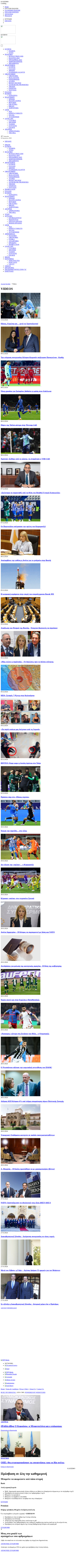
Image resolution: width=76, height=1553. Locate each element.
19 (9, 1308)
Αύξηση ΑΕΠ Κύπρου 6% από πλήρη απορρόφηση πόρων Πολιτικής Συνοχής (32, 1101)
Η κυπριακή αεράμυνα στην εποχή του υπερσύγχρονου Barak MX (27, 594)
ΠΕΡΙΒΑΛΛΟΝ (10, 189)
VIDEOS (8, 266)
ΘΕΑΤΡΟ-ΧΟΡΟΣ (15, 101)
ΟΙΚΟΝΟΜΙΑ (13, 76)
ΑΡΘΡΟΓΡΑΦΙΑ (14, 131)
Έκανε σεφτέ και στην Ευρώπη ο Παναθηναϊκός (20, 1000)
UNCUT (11, 264)
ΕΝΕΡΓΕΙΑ (12, 88)
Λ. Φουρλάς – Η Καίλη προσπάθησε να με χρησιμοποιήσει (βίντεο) (28, 1169)
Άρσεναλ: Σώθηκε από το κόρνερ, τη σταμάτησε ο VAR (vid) (25, 459)
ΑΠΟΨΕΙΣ (8, 129)
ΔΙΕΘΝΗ (12, 70)
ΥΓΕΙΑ (11, 52)
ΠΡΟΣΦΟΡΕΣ (9, 268)
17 (6, 1308)
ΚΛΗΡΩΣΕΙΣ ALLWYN (17, 72)
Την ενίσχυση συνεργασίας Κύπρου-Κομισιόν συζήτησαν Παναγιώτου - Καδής (32, 357)
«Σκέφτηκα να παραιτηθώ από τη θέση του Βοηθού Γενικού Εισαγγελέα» (30, 493)
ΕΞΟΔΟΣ (12, 127)
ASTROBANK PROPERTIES (18, 85)
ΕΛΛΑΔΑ (12, 69)
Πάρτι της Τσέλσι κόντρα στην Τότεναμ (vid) (19, 425)
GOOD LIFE (9, 118)
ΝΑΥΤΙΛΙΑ (12, 90)
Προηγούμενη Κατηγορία (9, 1430)
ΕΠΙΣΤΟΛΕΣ (9, 271)
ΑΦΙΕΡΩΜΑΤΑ (10, 234)
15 (3, 1308)
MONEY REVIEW (15, 83)
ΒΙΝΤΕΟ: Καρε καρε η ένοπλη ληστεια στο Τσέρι (21, 763)
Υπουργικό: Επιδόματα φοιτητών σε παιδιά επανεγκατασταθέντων (28, 1135)
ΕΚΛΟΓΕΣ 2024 (14, 58)
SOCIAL (12, 115)
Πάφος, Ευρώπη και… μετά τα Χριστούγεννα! (19, 324)
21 (12, 1308)
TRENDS (12, 86)
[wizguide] (8, 1377)
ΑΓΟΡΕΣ (12, 81)
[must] (7, 1369)
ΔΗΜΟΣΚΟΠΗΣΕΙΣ (15, 61)
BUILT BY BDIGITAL (8, 1392)
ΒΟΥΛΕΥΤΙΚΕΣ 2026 (16, 56)
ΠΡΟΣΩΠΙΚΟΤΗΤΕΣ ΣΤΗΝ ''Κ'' (16, 269)
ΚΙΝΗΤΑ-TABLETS (15, 113)
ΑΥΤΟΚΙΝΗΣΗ (14, 117)
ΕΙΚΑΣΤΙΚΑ (13, 104)
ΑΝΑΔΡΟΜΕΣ (14, 241)
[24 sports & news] (11, 1365)
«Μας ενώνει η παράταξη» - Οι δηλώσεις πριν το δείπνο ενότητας (27, 662)
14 (1, 1308)
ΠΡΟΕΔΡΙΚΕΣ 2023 (15, 60)
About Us (33, 1389)
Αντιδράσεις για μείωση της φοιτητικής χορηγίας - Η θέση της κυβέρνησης (31, 966)
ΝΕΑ (10, 111)
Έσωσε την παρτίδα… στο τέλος (14, 831)
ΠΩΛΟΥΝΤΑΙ (13, 219)
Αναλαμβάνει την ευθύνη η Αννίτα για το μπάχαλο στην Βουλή (26, 560)
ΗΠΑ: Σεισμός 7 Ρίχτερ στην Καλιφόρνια (17, 695)
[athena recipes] (10, 1380)
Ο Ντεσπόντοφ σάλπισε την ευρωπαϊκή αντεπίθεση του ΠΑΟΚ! (26, 1067)
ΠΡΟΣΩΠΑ (12, 243)
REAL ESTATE (14, 77)
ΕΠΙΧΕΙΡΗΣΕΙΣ (14, 79)
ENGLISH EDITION (12, 12)
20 (11, 1308)
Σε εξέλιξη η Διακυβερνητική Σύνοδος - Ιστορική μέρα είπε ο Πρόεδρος (29, 1304)
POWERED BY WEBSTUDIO (35, 1392)
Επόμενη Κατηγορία (7, 1467)
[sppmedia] (5, 1360)
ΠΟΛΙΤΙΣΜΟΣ (10, 97)
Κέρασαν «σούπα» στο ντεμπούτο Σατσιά (17, 898)
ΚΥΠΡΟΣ (8, 49)
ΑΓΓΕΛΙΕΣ (8, 216)
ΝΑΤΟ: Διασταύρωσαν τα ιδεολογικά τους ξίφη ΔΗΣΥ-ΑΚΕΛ (26, 1203)
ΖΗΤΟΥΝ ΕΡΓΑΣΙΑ (15, 221)
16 (5, 1308)
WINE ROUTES (14, 260)
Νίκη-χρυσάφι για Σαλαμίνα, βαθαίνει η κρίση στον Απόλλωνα (26, 391)
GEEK (7, 110)
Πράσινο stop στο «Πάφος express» (15, 797)
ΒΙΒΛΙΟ (11, 106)
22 (14, 1308)
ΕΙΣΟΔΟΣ (8, 21)
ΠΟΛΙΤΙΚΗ (9, 54)
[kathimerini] (9, 1372)
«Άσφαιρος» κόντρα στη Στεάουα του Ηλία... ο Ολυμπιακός (25, 1034)
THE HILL (12, 133)
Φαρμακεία (8, 16)
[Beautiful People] (11, 1374)
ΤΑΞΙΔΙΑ (12, 124)
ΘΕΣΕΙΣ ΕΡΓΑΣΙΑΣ (15, 223)
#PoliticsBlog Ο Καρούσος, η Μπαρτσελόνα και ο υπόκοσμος (31, 1426)
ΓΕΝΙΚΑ (12, 239)
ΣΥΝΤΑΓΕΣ (13, 126)
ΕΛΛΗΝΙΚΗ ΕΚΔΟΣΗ (12, 10)
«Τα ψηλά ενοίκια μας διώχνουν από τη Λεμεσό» (20, 729)
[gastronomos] (9, 1383)
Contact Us (40, 1389)
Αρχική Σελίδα (5, 284)
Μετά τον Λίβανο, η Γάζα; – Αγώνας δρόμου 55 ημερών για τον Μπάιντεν (30, 1270)
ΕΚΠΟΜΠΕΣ (9, 259)
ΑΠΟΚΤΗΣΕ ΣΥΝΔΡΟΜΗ (10, 1544)
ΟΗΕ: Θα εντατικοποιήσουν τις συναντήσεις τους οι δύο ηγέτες (32, 1462)
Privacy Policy (24, 1389)
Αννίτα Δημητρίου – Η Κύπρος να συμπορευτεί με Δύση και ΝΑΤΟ (28, 932)
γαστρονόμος (9, 14)
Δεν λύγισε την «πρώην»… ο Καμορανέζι (17, 865)
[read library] (9, 1386)
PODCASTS (13, 262)
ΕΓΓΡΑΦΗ (4, 1502)
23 (16, 1308)
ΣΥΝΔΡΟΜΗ (5, 1527)
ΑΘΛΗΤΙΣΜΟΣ (10, 65)
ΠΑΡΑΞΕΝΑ (13, 95)
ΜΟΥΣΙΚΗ (12, 102)
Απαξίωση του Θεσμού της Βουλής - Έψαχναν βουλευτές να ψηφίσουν (29, 628)
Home (7, 7)
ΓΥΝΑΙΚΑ (12, 120)
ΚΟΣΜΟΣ (8, 93)
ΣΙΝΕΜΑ (12, 99)
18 (8, 1308)
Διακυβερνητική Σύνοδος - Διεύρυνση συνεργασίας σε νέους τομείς (27, 1236)
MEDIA (7, 257)
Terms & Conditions (12, 1389)
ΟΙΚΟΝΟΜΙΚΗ (10, 74)
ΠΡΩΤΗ (7, 145)
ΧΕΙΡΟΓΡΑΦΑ (14, 108)
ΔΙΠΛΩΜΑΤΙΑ (14, 63)
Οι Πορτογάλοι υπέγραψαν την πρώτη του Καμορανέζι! (23, 526)
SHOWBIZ (12, 122)
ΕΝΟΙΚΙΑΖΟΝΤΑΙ (15, 218)
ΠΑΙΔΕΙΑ (12, 51)
